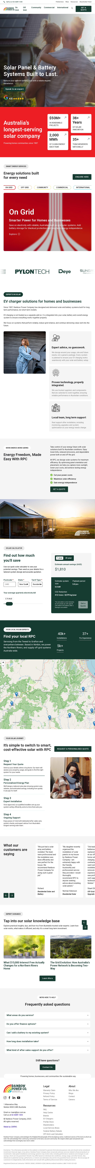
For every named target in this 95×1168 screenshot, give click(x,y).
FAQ (45, 1109)
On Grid (17, 8)
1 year (59, 558)
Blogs (71, 1093)
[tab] (9, 187)
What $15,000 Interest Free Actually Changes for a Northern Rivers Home (24, 965)
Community (36, 7)
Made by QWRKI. (10, 1127)
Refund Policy (49, 1096)
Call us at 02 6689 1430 (14, 2)
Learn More (47, 978)
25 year (68, 558)
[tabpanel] (48, 222)
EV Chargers (48, 1119)
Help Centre (48, 1112)
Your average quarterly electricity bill (20, 593)
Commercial (49, 7)
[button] (47, 1015)
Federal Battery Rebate (52, 1131)
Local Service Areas (51, 1128)
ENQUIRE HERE (82, 177)
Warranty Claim (49, 1090)
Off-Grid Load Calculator (53, 1134)
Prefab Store (60, 2)
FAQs (67, 2)
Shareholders (48, 1125)
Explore (13, 234)
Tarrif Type (37, 580)
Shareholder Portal (85, 2)
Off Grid (25, 8)
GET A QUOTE (84, 9)
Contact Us (48, 1067)
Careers (72, 1099)
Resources (74, 2)
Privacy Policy (49, 1093)
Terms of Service (50, 1099)
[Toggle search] (72, 8)
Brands (46, 1116)
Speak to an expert (14, 89)
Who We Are (74, 1090)
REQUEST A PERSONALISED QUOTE (73, 749)
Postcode (8, 580)
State (21, 580)
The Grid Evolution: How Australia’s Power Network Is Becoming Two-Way (70, 965)
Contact (72, 1096)
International (62, 7)
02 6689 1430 (17, 1115)
